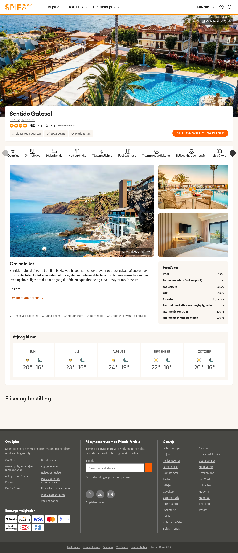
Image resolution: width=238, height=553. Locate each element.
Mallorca (204, 497)
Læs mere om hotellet (25, 298)
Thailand (204, 504)
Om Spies (11, 460)
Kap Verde (205, 479)
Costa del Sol (207, 460)
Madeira (28, 119)
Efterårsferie (170, 504)
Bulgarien (205, 485)
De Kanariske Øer (209, 454)
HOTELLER (75, 7)
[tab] (13, 153)
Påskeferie (169, 510)
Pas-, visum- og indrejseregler (50, 480)
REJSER (53, 7)
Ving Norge (108, 547)
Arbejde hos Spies (16, 476)
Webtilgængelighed (53, 494)
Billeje (167, 485)
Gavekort (168, 491)
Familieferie (170, 466)
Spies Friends (171, 528)
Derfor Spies (13, 488)
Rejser (167, 454)
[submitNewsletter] (148, 467)
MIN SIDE (204, 7)
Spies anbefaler (172, 522)
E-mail (90, 460)
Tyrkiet (203, 510)
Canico (86, 270)
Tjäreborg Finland (139, 547)
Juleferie (168, 516)
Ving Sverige (122, 547)
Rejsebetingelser (51, 472)
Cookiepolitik (73, 547)
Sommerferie (171, 497)
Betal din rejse (172, 448)
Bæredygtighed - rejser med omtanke (19, 468)
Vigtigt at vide (49, 466)
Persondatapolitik (91, 547)
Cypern (203, 448)
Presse (9, 482)
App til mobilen (95, 502)
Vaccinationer (49, 501)
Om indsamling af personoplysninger (109, 477)
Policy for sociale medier (56, 488)
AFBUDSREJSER (104, 7)
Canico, (16, 119)
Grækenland (206, 473)
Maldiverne (206, 466)
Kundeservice (49, 460)
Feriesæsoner (171, 460)
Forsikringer (170, 473)
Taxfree (167, 479)
